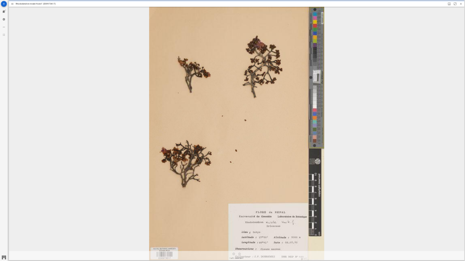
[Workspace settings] (4, 19)
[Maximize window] (455, 4)
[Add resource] (4, 4)
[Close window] (461, 4)
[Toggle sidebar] (12, 4)
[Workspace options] (4, 27)
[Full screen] (4, 35)
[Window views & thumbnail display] (449, 4)
